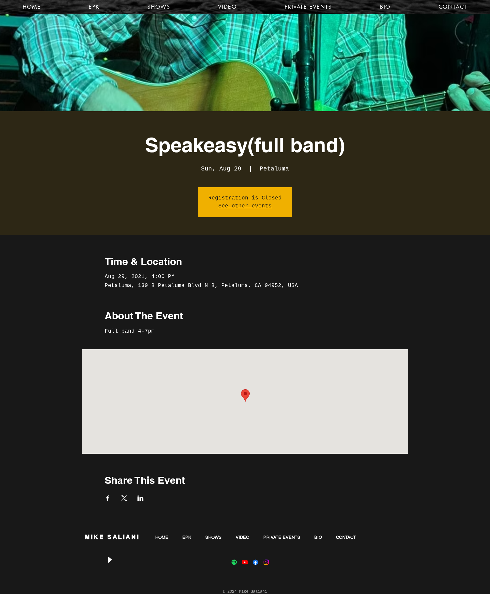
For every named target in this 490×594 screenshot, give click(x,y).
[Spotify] (234, 562)
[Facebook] (255, 562)
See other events (245, 206)
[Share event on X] (124, 498)
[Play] (109, 559)
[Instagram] (266, 562)
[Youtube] (244, 562)
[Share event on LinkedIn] (140, 498)
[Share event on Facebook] (108, 498)
